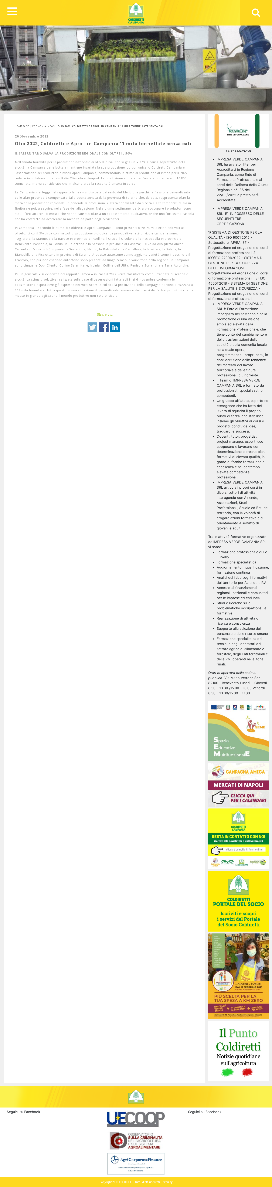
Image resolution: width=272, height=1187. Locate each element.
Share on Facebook (104, 327)
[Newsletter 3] (238, 838)
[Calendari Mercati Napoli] (238, 785)
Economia (39, 126)
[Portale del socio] (238, 901)
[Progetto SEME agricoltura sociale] (238, 731)
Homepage (22, 126)
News (51, 126)
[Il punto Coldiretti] (238, 1051)
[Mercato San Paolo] (238, 976)
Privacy (168, 1182)
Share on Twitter (92, 327)
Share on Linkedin (115, 327)
